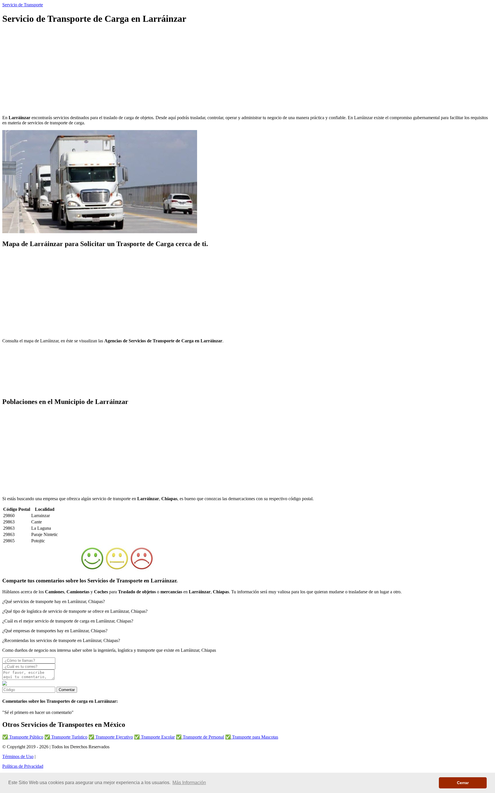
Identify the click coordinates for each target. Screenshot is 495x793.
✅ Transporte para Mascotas (251, 737)
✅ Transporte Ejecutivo (111, 737)
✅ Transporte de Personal (200, 737)
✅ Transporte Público (22, 737)
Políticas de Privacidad (22, 766)
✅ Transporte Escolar (154, 737)
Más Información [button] (189, 782)
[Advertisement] (174, 70)
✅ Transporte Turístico (65, 737)
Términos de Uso (18, 756)
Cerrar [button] (463, 782)
